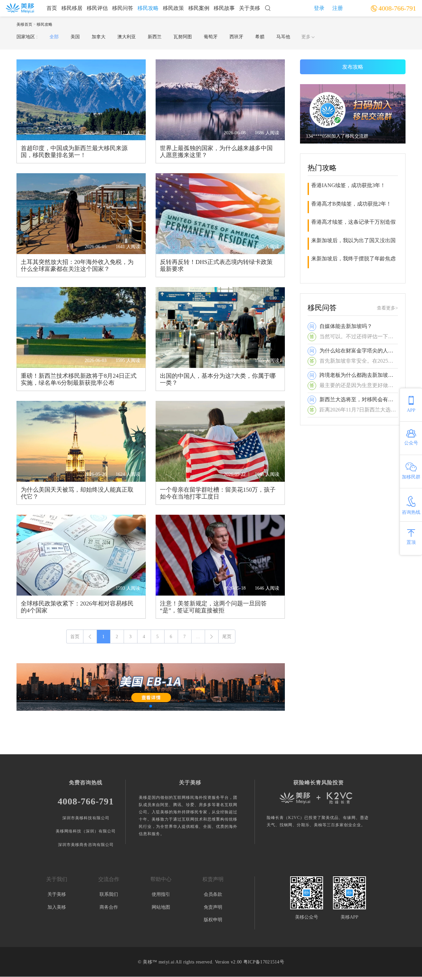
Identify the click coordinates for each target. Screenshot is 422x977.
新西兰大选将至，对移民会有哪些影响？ (358, 399)
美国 (75, 36)
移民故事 (224, 8)
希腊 (259, 36)
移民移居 (71, 8)
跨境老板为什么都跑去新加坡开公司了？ (358, 375)
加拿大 (99, 36)
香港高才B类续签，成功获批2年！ (351, 204)
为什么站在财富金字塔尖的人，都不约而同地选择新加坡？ (358, 350)
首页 (51, 8)
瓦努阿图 (182, 36)
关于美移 (249, 8)
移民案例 (198, 8)
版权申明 (213, 919)
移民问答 (122, 8)
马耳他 (283, 36)
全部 (54, 36)
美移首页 (24, 24)
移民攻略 (148, 8)
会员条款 (213, 894)
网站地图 (161, 907)
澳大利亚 (126, 36)
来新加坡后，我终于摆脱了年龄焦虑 (353, 258)
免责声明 (213, 907)
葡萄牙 (211, 36)
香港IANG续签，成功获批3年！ (348, 185)
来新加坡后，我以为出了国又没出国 (353, 240)
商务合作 (109, 907)
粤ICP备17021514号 (263, 962)
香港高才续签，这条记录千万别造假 (353, 222)
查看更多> (387, 308)
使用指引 (161, 894)
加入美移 (56, 907)
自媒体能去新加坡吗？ (345, 326)
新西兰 (155, 36)
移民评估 (97, 8)
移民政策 (173, 8)
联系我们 (109, 894)
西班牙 (236, 36)
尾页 (226, 636)
